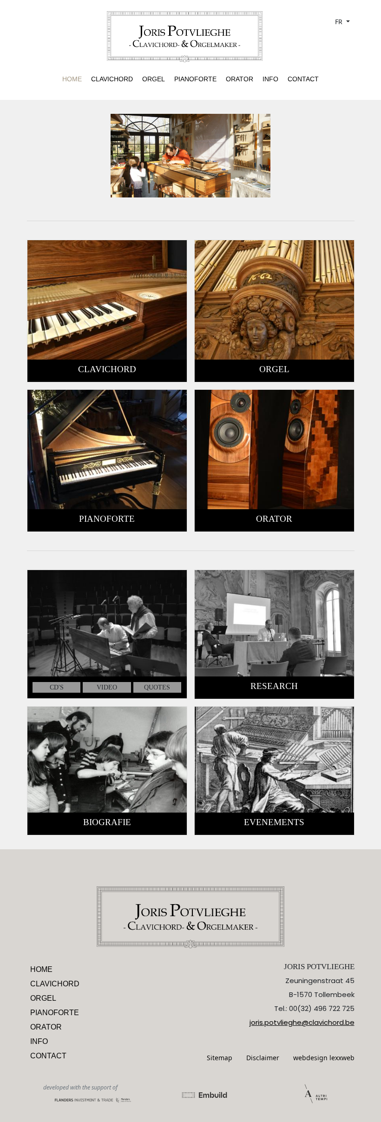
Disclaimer (262, 1057)
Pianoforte (195, 79)
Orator (239, 79)
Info (270, 79)
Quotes (157, 687)
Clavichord (112, 79)
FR (339, 21)
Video (107, 687)
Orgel (153, 79)
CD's (57, 687)
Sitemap (219, 1057)
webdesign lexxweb (324, 1057)
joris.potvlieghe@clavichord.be (302, 1022)
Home (72, 79)
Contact (303, 79)
